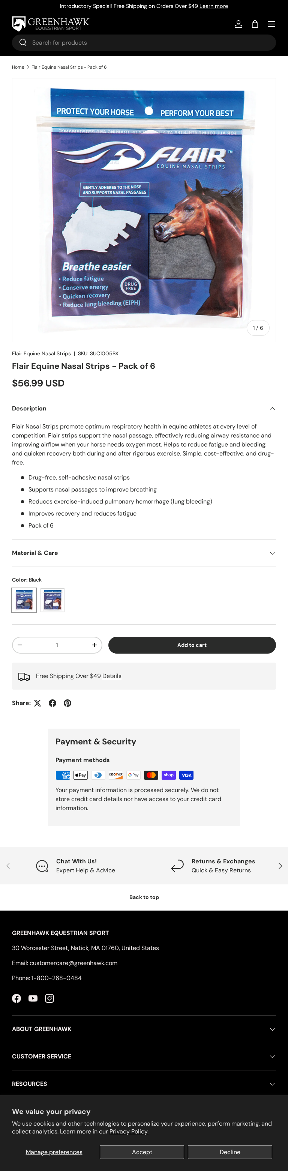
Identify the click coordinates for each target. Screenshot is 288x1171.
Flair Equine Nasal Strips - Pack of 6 (69, 67)
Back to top (144, 897)
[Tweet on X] (37, 703)
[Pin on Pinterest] (67, 703)
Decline (230, 1152)
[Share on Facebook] (52, 703)
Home (18, 67)
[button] (255, 24)
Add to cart (192, 645)
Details (112, 676)
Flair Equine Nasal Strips (41, 353)
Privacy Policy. (129, 1131)
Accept (142, 1152)
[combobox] (144, 43)
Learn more (214, 6)
